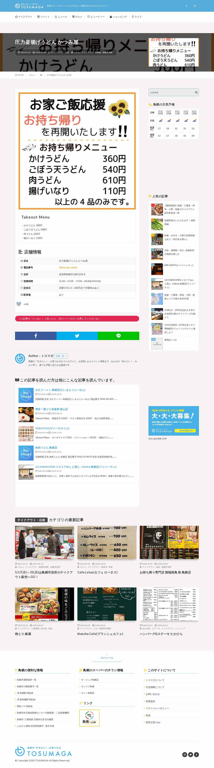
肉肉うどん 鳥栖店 (46, 447)
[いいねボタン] (18, 304)
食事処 (98, 52)
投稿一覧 (60, 356)
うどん (77, 52)
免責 (148, 715)
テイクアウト (25, 16)
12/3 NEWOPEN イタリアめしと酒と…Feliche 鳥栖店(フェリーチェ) (76, 466)
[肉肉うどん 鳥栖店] (26, 453)
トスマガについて (155, 680)
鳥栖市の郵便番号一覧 (28, 686)
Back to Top (107, 657)
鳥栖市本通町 (105, 628)
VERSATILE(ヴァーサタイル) (52, 428)
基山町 (44, 628)
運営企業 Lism (153, 722)
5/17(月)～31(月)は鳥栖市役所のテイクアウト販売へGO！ (44, 574)
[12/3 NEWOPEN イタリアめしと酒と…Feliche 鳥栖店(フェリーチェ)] (26, 472)
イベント (45, 16)
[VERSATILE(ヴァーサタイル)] (26, 433)
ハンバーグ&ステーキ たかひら (161, 634)
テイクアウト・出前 (60, 52)
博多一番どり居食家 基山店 (51, 409)
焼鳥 (158, 567)
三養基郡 (35, 628)
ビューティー (98, 16)
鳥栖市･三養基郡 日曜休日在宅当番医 (35, 719)
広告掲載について (155, 687)
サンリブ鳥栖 (87, 686)
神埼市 (104, 567)
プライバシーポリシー (157, 708)
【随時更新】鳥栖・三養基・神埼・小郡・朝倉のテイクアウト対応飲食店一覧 (179, 209)
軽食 (111, 567)
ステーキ (156, 628)
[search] (196, 92)
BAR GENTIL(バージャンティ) (178, 265)
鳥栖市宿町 (44, 567)
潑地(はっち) (170, 339)
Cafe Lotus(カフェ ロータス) (97, 572)
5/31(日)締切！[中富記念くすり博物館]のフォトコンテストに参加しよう (179, 328)
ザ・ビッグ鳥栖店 (90, 679)
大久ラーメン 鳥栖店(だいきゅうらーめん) (60, 389)
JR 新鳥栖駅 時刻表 (26, 699)
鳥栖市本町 (167, 567)
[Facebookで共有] (36, 336)
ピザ (96, 628)
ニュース (62, 16)
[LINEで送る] (118, 336)
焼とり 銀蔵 (23, 634)
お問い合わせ (153, 694)
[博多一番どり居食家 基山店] (26, 414)
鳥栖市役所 (55, 567)
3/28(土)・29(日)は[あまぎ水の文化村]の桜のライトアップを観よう (179, 314)
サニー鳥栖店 (87, 693)
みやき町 (146, 628)
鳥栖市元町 (107, 52)
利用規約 (150, 701)
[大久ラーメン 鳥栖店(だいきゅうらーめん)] (26, 395)
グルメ (78, 16)
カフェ (83, 567)
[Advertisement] (77, 495)
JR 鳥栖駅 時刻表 (25, 693)
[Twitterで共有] (77, 336)
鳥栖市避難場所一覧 (26, 679)
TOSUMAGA (41, 760)
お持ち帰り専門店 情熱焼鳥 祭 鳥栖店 (165, 572)
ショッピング (120, 16)
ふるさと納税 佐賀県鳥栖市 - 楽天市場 (35, 726)
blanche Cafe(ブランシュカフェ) (100, 634)
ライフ (138, 16)
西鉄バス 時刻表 (25, 706)
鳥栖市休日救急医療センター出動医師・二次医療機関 (43, 712)
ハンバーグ (180, 628)
